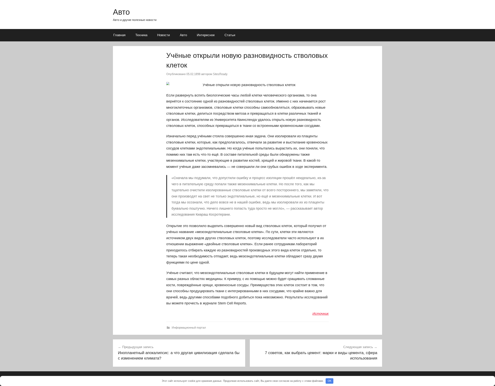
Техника (141, 35)
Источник (320, 314)
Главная (119, 35)
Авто (121, 12)
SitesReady (220, 74)
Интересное (206, 35)
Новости (163, 35)
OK (329, 380)
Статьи (229, 35)
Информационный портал (189, 327)
